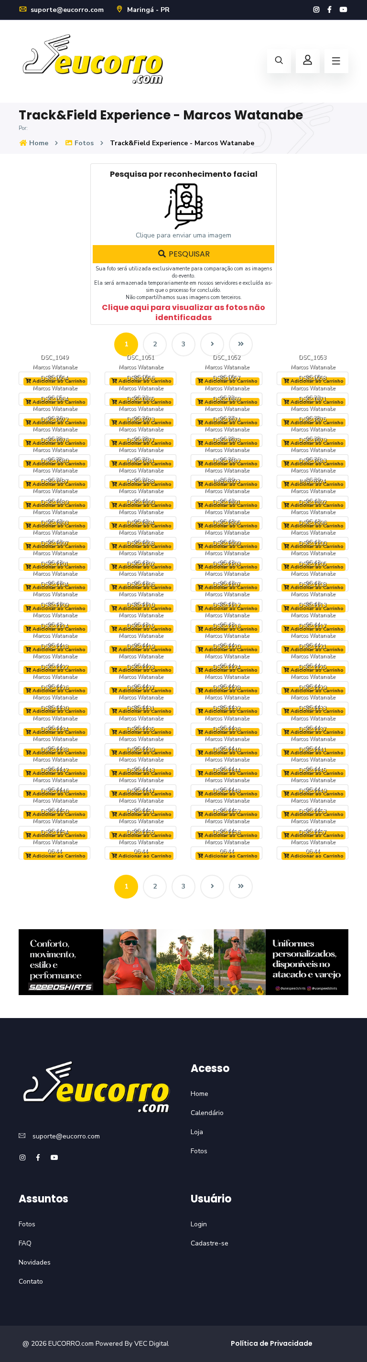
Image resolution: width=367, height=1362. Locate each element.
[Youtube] (343, 9)
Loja (197, 1132)
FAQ (25, 1243)
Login (199, 1224)
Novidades (35, 1262)
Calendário (207, 1112)
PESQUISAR (188, 253)
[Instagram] (316, 9)
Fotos (83, 143)
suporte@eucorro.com (66, 9)
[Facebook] (329, 9)
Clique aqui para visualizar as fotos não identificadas (183, 312)
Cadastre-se (209, 1243)
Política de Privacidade (272, 1343)
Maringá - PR (147, 9)
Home (37, 143)
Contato (31, 1281)
